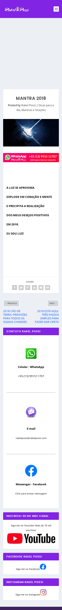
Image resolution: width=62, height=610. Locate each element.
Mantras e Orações (33, 110)
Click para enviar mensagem (31, 493)
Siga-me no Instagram (28, 594)
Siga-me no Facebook (28, 569)
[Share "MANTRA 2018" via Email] (41, 287)
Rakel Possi (28, 105)
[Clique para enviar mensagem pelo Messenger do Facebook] (31, 475)
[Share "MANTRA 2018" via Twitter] (21, 287)
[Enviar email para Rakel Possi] (31, 420)
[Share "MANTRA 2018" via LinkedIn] (34, 287)
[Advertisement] (31, 50)
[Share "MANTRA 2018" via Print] (47, 287)
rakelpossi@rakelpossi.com (31, 438)
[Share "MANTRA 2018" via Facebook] (14, 287)
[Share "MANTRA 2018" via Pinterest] (27, 287)
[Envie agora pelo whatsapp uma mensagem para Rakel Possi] (31, 358)
